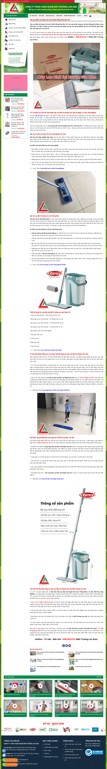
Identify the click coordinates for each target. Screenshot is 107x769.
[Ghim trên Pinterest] (69, 645)
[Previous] (2, 730)
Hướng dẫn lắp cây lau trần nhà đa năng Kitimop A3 (39, 715)
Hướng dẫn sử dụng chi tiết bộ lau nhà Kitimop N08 (91, 695)
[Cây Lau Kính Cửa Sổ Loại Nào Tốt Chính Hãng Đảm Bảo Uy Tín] (33, 654)
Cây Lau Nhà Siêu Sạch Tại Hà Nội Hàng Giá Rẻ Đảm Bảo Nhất (89, 652)
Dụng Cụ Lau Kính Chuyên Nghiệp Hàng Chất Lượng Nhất (89, 660)
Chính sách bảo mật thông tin (73, 745)
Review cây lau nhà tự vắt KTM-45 (12, 694)
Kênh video (59, 15)
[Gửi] (103, 1)
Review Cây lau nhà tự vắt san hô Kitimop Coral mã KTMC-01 (40, 695)
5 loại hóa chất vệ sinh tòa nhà (83, 666)
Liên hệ (85, 15)
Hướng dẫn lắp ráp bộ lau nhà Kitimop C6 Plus (91, 714)
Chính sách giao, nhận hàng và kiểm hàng (73, 750)
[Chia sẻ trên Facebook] (63, 645)
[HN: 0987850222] (4, 760)
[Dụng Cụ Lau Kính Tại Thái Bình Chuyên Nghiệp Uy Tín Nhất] (33, 662)
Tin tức (79, 15)
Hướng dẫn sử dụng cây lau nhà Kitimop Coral (14, 714)
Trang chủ (34, 15)
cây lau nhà (38, 115)
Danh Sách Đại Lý (50, 15)
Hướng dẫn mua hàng (69, 15)
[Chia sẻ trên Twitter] (66, 645)
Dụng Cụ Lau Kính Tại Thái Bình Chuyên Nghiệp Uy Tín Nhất (50, 660)
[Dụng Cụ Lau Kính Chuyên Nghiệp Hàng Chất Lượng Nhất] (71, 662)
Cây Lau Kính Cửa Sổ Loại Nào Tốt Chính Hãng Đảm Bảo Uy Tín (50, 652)
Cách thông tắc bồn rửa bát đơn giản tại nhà (48, 666)
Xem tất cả (99, 677)
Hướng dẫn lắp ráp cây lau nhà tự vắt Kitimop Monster (65, 715)
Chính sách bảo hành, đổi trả (73, 759)
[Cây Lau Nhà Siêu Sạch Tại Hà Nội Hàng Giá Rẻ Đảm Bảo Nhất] (71, 654)
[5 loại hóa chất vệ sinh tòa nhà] (71, 669)
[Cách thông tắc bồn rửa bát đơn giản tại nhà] (33, 669)
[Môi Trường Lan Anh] (55, 8)
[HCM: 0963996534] (4, 764)
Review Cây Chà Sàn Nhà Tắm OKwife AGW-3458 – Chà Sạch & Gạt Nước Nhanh (65, 695)
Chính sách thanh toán (72, 755)
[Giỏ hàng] (90, 16)
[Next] (104, 730)
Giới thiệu (41, 15)
